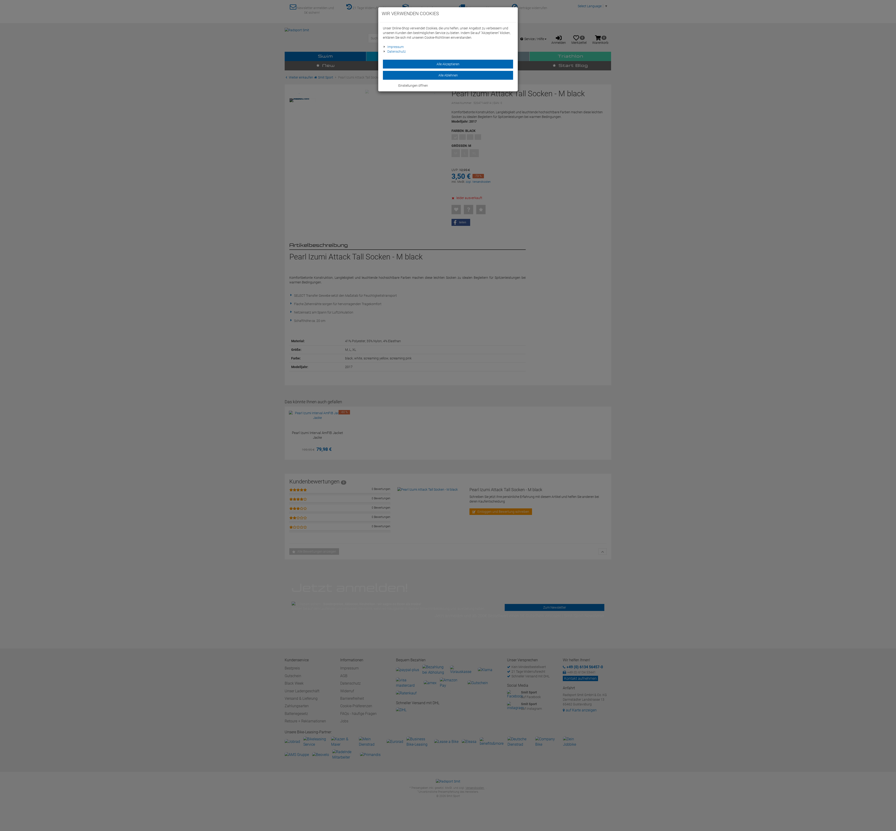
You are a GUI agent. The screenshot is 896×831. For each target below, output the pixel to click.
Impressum (395, 47)
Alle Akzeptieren (448, 64)
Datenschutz (396, 51)
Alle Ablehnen (448, 75)
